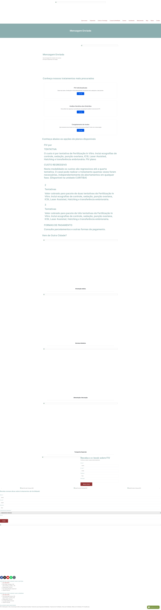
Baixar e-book (86, 484)
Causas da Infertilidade (115, 20)
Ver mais (80, 93)
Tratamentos (92, 20)
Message (82, 478)
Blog (147, 20)
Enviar (4, 521)
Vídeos (152, 20)
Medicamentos (140, 20)
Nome (82, 463)
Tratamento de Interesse (5, 510)
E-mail (82, 468)
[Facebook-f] (1, 577)
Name (1, 515)
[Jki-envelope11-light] (14, 577)
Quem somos (84, 20)
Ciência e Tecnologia (102, 20)
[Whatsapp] (11, 577)
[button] (1, 488)
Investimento (131, 20)
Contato (158, 20)
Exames (124, 20)
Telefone (82, 473)
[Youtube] (7, 577)
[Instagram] (4, 577)
